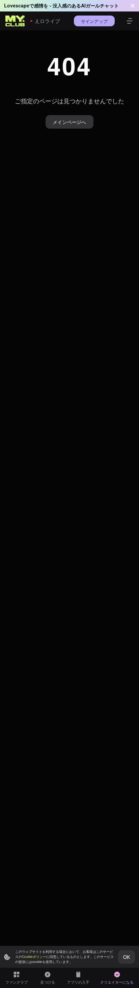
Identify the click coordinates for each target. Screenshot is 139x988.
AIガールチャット (100, 5)
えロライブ (47, 20)
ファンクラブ (16, 982)
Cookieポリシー (34, 956)
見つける (47, 982)
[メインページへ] (15, 21)
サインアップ (94, 21)
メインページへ (69, 121)
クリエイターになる (117, 982)
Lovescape (16, 5)
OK (126, 957)
